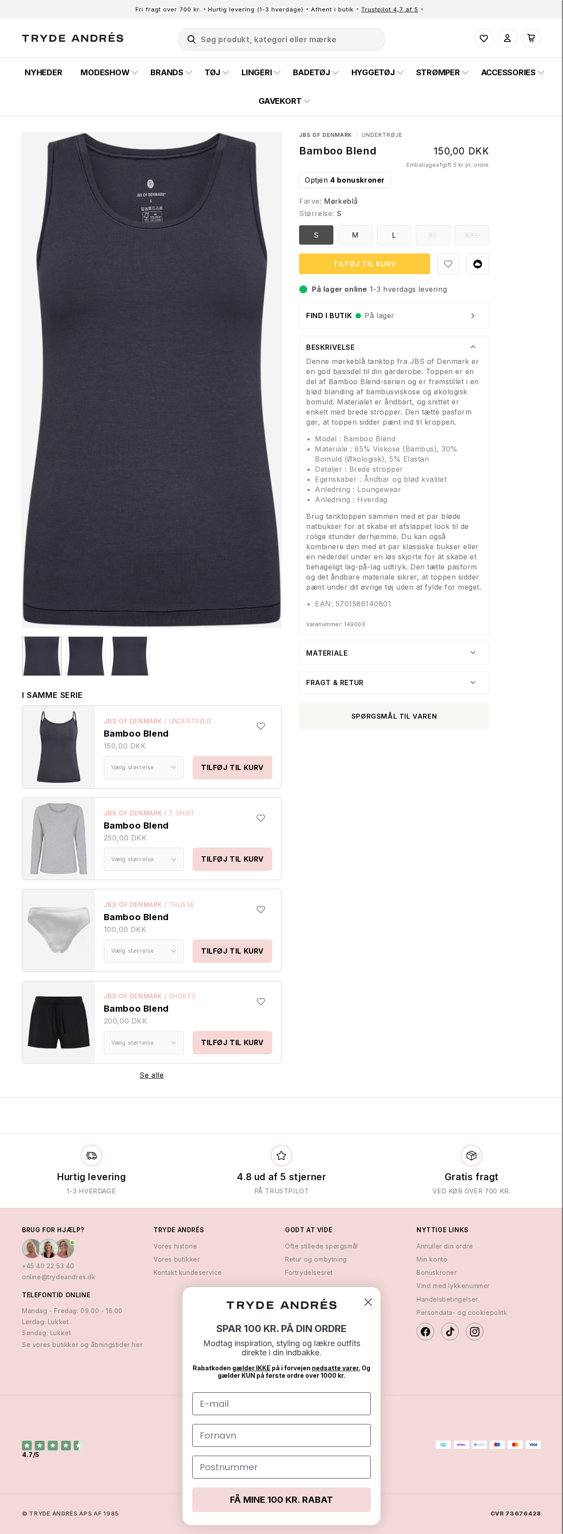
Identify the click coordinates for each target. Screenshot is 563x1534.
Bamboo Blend (136, 733)
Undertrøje (190, 721)
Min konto (432, 1259)
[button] (187, 38)
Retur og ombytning (316, 1259)
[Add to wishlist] (261, 726)
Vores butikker (177, 1259)
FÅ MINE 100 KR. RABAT (281, 1499)
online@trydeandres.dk (59, 1277)
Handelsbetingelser (447, 1299)
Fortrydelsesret (309, 1273)
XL (439, 237)
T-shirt (182, 813)
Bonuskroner (437, 1273)
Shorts (182, 996)
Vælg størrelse (132, 767)
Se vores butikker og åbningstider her (82, 1345)
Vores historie (175, 1246)
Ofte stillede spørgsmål (321, 1246)
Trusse (182, 904)
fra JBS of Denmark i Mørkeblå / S (42, 656)
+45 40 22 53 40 (48, 1266)
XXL (476, 237)
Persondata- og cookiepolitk (462, 1312)
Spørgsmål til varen (394, 716)
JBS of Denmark (133, 721)
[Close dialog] (368, 1302)
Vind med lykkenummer (453, 1286)
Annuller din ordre (445, 1246)
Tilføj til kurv (232, 767)
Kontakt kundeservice (188, 1273)
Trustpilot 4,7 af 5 (389, 9)
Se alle (151, 1075)
